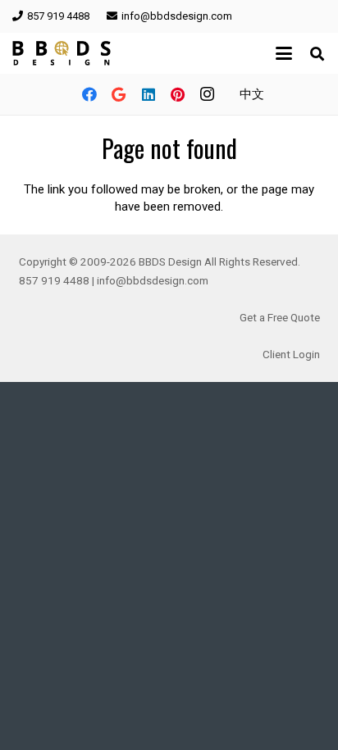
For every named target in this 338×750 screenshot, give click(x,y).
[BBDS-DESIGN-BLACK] (61, 53)
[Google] (119, 94)
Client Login (291, 354)
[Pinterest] (178, 94)
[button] (284, 53)
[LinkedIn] (148, 94)
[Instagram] (207, 94)
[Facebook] (89, 94)
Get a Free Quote (280, 317)
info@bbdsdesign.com (152, 280)
